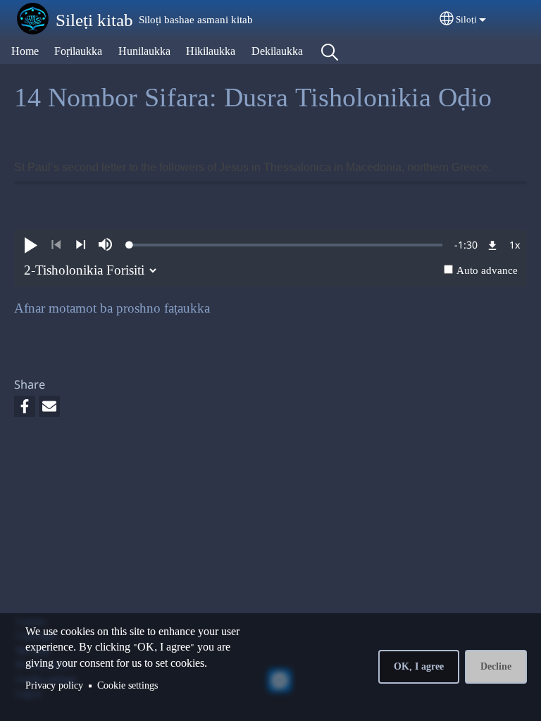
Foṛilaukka (78, 51)
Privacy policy (54, 685)
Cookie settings (127, 685)
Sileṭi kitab (94, 21)
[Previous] (56, 245)
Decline (495, 666)
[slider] (286, 245)
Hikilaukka (210, 51)
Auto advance (487, 271)
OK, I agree (419, 666)
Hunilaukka (144, 51)
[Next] (80, 245)
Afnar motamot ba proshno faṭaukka (112, 309)
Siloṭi (466, 20)
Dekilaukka (277, 51)
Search (329, 52)
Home (25, 51)
